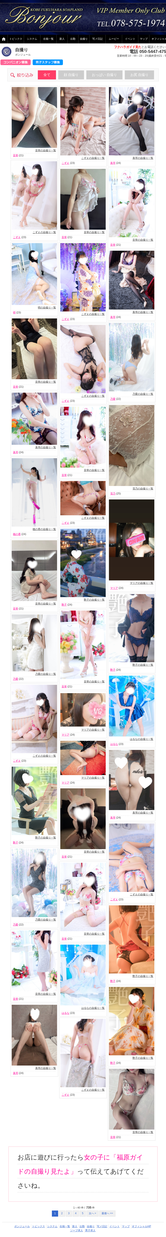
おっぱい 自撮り (104, 75)
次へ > (92, 1213)
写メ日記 (97, 38)
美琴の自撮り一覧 (142, 158)
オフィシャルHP (141, 1226)
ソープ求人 (76, 1230)
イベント (130, 38)
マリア (114, 588)
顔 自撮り (71, 75)
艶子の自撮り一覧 (94, 599)
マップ (144, 38)
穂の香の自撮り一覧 (44, 529)
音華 (15, 155)
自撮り (84, 38)
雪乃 (112, 493)
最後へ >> (107, 1213)
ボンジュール (22, 1226)
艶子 (64, 604)
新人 (62, 38)
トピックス (15, 38)
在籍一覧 (48, 38)
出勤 (72, 38)
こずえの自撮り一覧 (93, 158)
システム (32, 38)
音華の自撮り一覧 (45, 150)
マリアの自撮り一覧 (141, 583)
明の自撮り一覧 (47, 307)
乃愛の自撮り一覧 (142, 393)
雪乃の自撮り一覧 (142, 488)
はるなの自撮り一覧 (141, 739)
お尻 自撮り (139, 75)
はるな (114, 744)
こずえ (65, 163)
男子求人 (90, 1230)
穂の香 (17, 534)
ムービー (114, 38)
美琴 (112, 163)
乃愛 (112, 398)
